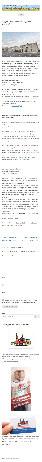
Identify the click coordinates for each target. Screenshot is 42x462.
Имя (4, 277)
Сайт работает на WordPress (10, 458)
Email (4, 285)
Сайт (4, 292)
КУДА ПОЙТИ (20, 225)
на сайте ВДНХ (17, 106)
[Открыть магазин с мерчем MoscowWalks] (21, 389)
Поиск (4, 313)
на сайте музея (25, 160)
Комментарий (7, 256)
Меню (21, 14)
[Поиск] (37, 316)
